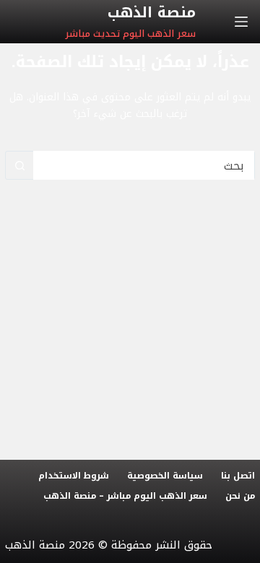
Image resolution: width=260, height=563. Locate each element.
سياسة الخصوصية (165, 476)
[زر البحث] (19, 165)
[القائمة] (241, 21)
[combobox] (143, 165)
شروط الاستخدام (73, 476)
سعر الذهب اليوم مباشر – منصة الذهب (125, 496)
